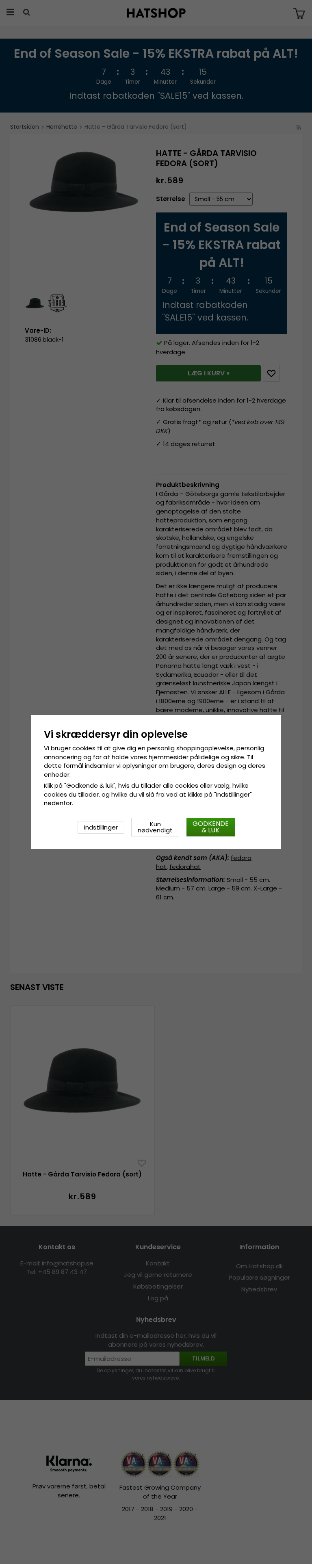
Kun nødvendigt (155, 827)
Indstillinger (101, 827)
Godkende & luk (211, 827)
